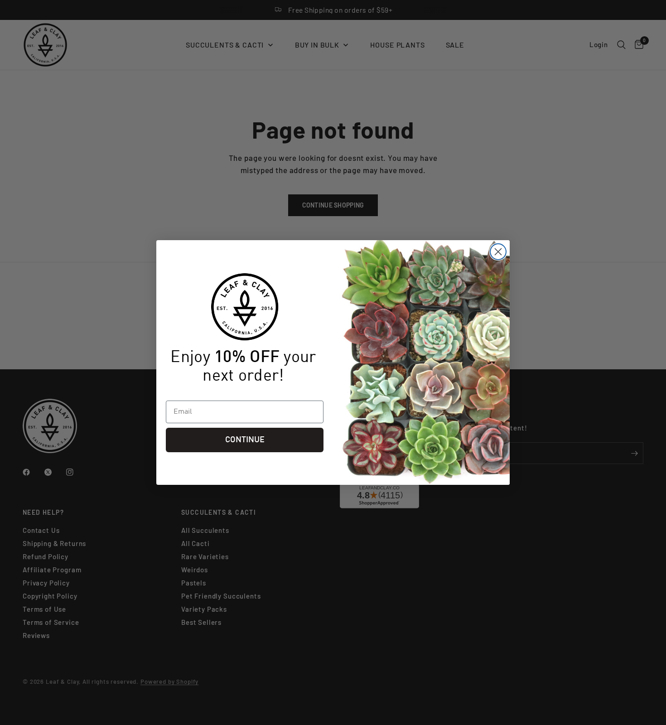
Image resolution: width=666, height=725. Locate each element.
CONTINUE (245, 440)
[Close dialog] (498, 252)
